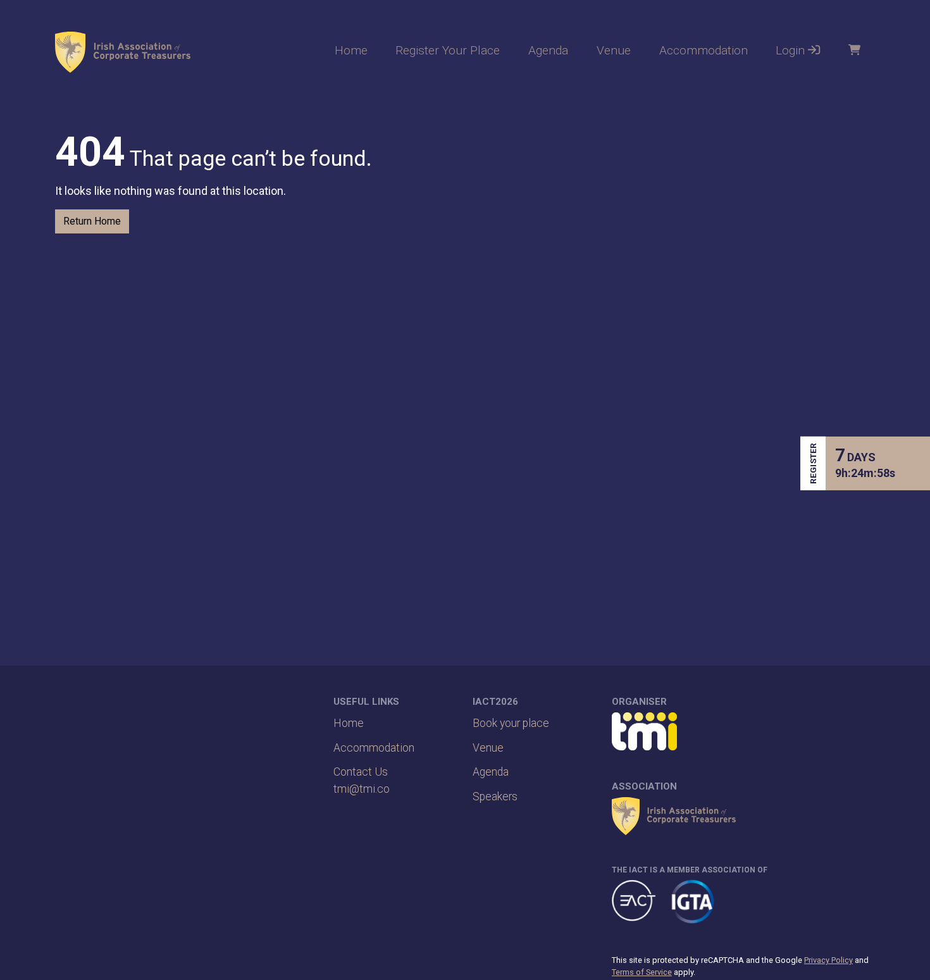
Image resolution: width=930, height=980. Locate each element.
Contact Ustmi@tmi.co (361, 780)
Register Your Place (447, 50)
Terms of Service (642, 972)
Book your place (511, 723)
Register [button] (813, 463)
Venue (614, 50)
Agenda (548, 50)
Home (351, 50)
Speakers (495, 796)
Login (792, 50)
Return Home (92, 221)
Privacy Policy (828, 960)
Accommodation (703, 50)
